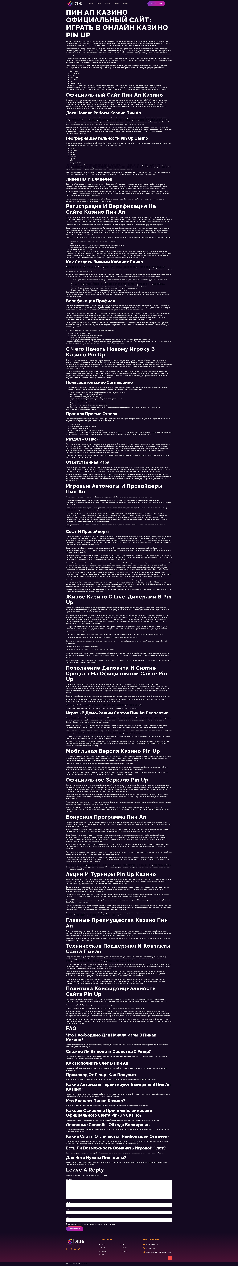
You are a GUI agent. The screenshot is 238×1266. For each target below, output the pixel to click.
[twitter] (78, 1249)
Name (68, 1202)
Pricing (116, 3)
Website (68, 1217)
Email (68, 1209)
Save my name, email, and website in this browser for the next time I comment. (91, 1224)
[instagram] (70, 1249)
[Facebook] (66, 1249)
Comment (69, 1179)
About (99, 3)
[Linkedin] (74, 1249)
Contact (125, 3)
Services (107, 3)
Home (91, 3)
